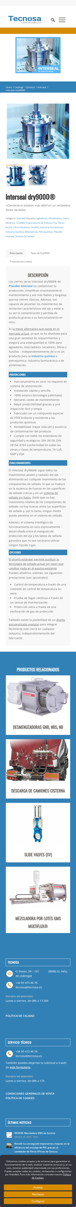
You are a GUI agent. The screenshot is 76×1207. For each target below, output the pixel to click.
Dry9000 (20, 222)
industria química (15, 231)
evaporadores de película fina (41, 222)
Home (9, 87)
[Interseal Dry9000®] (38, 131)
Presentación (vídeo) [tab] (21, 261)
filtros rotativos (21, 227)
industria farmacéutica (51, 227)
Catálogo (19, 87)
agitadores (41, 218)
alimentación (55, 218)
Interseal (41, 87)
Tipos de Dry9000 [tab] (40, 253)
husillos (35, 227)
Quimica (30, 87)
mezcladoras (31, 231)
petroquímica (45, 231)
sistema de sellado (25, 236)
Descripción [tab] (16, 253)
